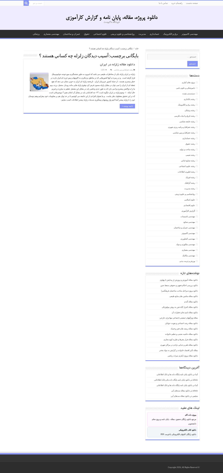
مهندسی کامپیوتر (190, 34)
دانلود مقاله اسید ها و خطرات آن (185, 312)
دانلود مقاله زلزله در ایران (117, 64)
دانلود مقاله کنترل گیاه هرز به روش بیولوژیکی (180, 307)
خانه (137, 48)
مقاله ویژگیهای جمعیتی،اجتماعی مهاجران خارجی (179, 318)
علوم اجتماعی (100, 34)
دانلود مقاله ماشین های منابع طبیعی (184, 296)
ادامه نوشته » (127, 106)
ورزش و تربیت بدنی (187, 261)
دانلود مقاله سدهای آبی (180, 391)
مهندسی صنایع (189, 222)
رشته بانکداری (189, 99)
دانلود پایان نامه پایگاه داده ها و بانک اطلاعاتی (174, 374)
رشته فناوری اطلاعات (186, 172)
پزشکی (36, 34)
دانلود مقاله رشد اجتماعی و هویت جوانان (181, 323)
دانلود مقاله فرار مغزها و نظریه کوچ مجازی (181, 339)
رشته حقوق (190, 144)
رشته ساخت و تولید (187, 149)
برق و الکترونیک (170, 34)
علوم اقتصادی (189, 205)
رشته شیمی (190, 155)
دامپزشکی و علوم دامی (185, 88)
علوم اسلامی (189, 200)
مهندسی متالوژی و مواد (185, 244)
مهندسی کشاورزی (187, 239)
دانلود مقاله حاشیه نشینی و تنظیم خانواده (181, 334)
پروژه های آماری (188, 82)
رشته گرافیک (190, 183)
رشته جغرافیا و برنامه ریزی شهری (181, 127)
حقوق (87, 34)
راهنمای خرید (177, 3)
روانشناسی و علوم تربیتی (123, 34)
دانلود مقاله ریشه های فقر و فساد (184, 329)
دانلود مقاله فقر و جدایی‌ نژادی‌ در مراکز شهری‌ (179, 345)
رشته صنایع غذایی (188, 161)
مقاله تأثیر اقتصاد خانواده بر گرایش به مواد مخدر (178, 350)
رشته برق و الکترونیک (186, 105)
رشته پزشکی (190, 110)
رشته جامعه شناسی (187, 121)
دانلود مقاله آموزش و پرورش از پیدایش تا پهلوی (179, 280)
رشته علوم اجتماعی (187, 166)
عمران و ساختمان (71, 34)
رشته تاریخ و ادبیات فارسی (184, 116)
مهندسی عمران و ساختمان (184, 228)
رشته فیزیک (190, 177)
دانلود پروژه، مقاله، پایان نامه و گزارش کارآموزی (111, 18)
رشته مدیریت (189, 188)
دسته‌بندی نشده (188, 94)
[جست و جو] (26, 3)
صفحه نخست (192, 3)
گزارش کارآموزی (188, 211)
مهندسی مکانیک (188, 255)
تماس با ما (163, 3)
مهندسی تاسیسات (188, 216)
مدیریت (142, 34)
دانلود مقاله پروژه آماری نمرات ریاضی (183, 356)
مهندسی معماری (51, 34)
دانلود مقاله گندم (191, 302)
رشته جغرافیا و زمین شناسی (123, 70)
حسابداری (154, 34)
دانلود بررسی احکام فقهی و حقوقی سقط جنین (179, 285)
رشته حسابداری (188, 138)
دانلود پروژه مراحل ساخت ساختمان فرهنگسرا (179, 291)
